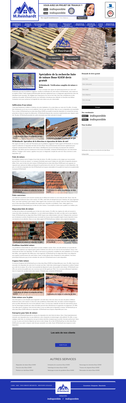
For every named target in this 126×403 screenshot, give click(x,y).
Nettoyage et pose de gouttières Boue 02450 (61, 370)
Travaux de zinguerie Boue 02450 (89, 367)
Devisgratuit (71, 10)
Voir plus (63, 345)
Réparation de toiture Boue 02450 (26, 365)
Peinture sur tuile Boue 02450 (24, 370)
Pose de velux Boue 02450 (24, 367)
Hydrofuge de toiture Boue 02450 (57, 367)
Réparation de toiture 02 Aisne (110, 24)
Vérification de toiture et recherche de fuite (67, 25)
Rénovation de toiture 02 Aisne (79, 24)
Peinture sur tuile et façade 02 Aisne (91, 25)
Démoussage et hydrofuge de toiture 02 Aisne (53, 25)
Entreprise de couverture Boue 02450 (59, 365)
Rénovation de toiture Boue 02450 (90, 370)
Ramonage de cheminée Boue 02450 (90, 365)
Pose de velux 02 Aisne (100, 25)
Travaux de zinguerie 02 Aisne (27, 25)
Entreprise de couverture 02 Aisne (16, 25)
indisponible (58, 9)
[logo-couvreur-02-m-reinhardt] (63, 388)
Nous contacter (72, 58)
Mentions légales (45, 385)
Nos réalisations (54, 58)
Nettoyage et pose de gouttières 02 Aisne (39, 25)
